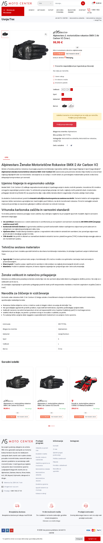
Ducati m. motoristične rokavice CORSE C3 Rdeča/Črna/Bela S (83, 404)
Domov (31, 10)
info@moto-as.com (11, 487)
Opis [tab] (6, 157)
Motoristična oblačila (77, 18)
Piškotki (55, 462)
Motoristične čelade (43, 469)
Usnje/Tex (98, 20)
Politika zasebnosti (59, 459)
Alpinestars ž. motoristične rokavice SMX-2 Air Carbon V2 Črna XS (51, 404)
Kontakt (82, 10)
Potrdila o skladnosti (60, 465)
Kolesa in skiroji (41, 494)
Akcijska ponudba (59, 11)
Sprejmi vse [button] (92, 539)
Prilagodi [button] (79, 539)
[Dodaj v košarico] (17, 382)
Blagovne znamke (72, 11)
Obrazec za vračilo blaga (51, 521)
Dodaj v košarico (18, 383)
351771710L (67, 135)
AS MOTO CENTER (61, 18)
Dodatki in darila (41, 454)
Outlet (50, 10)
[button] (49, 426)
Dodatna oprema (42, 484)
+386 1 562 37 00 (16, 491)
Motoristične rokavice (93, 18)
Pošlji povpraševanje (65, 124)
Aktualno (41, 10)
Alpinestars (72, 131)
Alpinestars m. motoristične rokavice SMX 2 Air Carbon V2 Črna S (17, 404)
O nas (55, 449)
